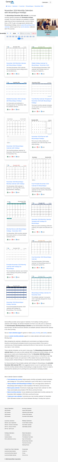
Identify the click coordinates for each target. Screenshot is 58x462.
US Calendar (7, 435)
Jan (7, 36)
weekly (45, 333)
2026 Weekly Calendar (26, 426)
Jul (24, 36)
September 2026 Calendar (27, 412)
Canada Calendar (8, 437)
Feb (10, 36)
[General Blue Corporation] (10, 2)
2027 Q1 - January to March (10, 426)
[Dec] (8, 33)
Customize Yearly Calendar (10, 451)
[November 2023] (10, 33)
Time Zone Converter (26, 442)
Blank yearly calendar (13, 388)
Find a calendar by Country (10, 439)
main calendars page (15, 333)
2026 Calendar (8, 410)
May (19, 36)
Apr (16, 36)
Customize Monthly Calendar (11, 453)
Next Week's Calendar (26, 424)
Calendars (45, 2)
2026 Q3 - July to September (10, 422)
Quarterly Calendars (9, 420)
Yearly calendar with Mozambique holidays (19, 383)
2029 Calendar (8, 416)
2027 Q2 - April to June (9, 428)
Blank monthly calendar (14, 392)
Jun (22, 36)
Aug (27, 36)
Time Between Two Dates (27, 437)
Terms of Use (25, 455)
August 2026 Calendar (26, 410)
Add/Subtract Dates (26, 435)
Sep (30, 36)
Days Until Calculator (26, 439)
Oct (33, 36)
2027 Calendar (8, 412)
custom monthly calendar (16, 336)
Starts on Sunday (26, 33)
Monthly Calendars (26, 408)
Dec (22, 38)
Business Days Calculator (27, 440)
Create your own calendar (14, 396)
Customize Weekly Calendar (10, 455)
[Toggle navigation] (50, 2)
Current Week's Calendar (27, 422)
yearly (33, 333)
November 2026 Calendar (27, 416)
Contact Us (24, 451)
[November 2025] (18, 33)
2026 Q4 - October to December (11, 424)
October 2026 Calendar (27, 414)
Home (9, 6)
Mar (13, 36)
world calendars (25, 27)
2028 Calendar (8, 414)
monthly (38, 333)
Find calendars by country (14, 379)
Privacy (23, 453)
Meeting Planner (25, 444)
